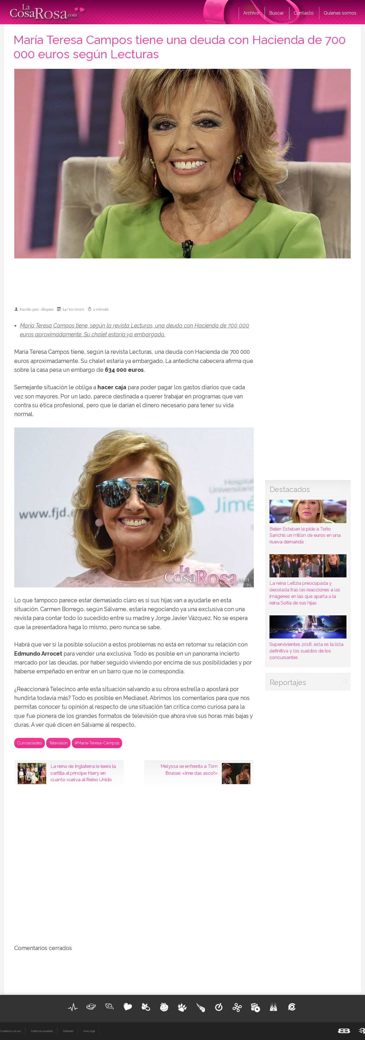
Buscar (276, 13)
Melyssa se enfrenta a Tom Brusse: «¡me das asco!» (189, 769)
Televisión (58, 742)
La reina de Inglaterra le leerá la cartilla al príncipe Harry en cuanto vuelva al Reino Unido (83, 773)
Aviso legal (89, 1031)
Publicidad (68, 1031)
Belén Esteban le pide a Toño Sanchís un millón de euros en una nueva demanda (304, 535)
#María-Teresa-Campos (97, 742)
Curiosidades (29, 742)
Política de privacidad (42, 1031)
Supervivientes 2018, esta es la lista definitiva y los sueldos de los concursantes (306, 651)
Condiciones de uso (10, 1031)
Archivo (251, 13)
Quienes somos (340, 13)
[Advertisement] (182, 280)
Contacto (304, 13)
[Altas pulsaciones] (73, 1007)
